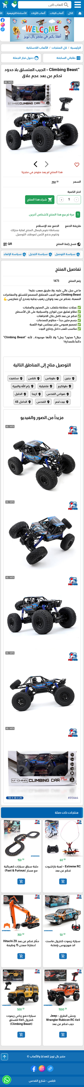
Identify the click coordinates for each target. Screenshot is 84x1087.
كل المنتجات (59, 47)
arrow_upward (4, 1056)
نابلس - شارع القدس (42, 1080)
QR (7, 244)
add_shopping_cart (63, 881)
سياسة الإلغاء (15, 254)
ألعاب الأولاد (38, 13)
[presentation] (46, 165)
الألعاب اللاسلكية (37, 47)
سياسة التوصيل (67, 254)
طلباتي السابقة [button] (68, 58)
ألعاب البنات (56, 13)
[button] (13, 4)
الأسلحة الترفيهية (17, 13)
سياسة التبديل (40, 254)
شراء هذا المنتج (39, 199)
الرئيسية (75, 47)
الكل (70, 13)
